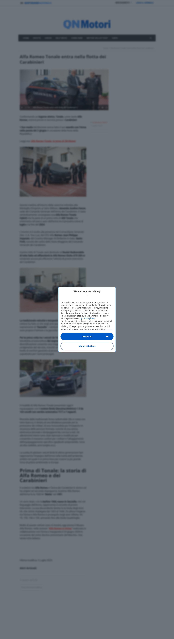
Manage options (87, 346)
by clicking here (87, 318)
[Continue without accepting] (87, 296)
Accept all (87, 336)
